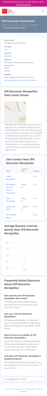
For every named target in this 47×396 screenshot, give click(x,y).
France (25, 25)
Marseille (34, 25)
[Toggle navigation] (43, 11)
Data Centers (14, 25)
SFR (5, 49)
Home (4, 25)
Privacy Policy (30, 389)
